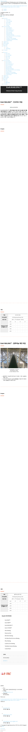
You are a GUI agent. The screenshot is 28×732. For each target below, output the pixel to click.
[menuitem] (5, 9)
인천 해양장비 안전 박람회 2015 (10, 721)
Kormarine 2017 (6, 708)
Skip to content (4, 1)
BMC (3, 726)
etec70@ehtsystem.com (8, 692)
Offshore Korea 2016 (7, 714)
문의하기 (5, 660)
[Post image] (5, 706)
